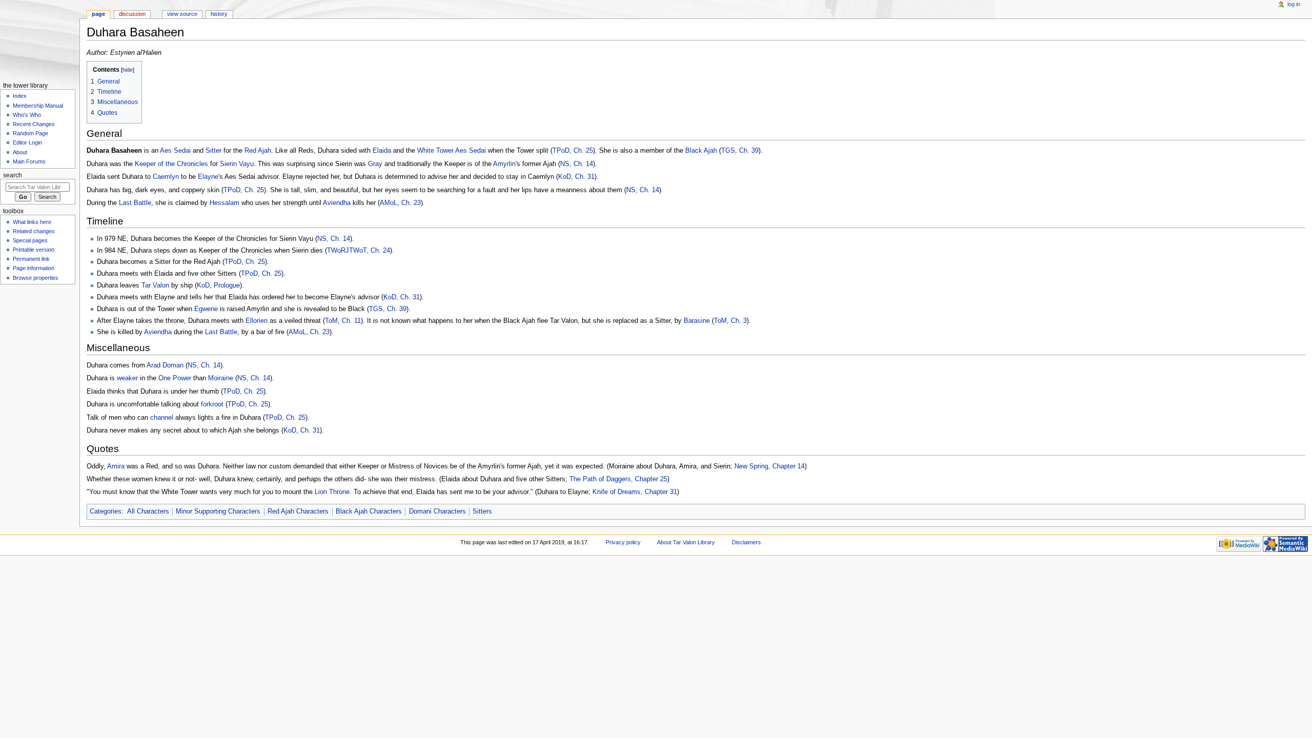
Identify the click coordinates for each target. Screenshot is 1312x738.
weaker (127, 378)
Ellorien (256, 320)
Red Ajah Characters (298, 511)
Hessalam (224, 203)
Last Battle (135, 203)
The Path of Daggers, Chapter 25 (618, 479)
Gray (375, 164)
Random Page (30, 133)
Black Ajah (701, 150)
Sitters (482, 511)
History (219, 14)
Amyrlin (504, 164)
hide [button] (127, 70)
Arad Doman (165, 365)
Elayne (208, 176)
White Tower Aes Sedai (451, 150)
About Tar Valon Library (686, 542)
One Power (174, 378)
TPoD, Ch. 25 (572, 150)
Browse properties (35, 278)
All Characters (148, 511)
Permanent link (31, 259)
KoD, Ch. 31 (576, 176)
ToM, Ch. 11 (343, 320)
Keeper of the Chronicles (171, 164)
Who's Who (27, 115)
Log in (1293, 4)
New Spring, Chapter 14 (769, 466)
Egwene (206, 309)
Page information (33, 268)
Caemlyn (166, 176)
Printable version (33, 250)
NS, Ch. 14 (576, 164)
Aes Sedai (175, 150)
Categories (105, 511)
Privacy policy (623, 542)
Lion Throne (332, 492)
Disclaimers (746, 542)
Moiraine (220, 378)
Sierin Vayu (237, 164)
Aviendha (337, 203)
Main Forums (29, 161)
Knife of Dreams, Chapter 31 (634, 492)
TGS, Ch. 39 (739, 150)
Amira (116, 466)
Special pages (30, 240)
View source (182, 14)
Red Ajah (257, 150)
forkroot (212, 404)
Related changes (34, 231)
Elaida (382, 150)
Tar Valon (155, 285)
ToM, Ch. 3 (730, 320)
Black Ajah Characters (369, 511)
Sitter (213, 150)
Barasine (697, 320)
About (20, 152)
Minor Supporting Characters (218, 511)
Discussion (132, 14)
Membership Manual (38, 105)
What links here (32, 222)
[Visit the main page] (39, 39)
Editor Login (27, 142)
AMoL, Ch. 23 (400, 203)
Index (20, 96)
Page (98, 14)
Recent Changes (34, 124)
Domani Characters (437, 511)
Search (12, 175)
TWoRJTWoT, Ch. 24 (358, 250)
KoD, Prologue (218, 285)
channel (161, 417)
